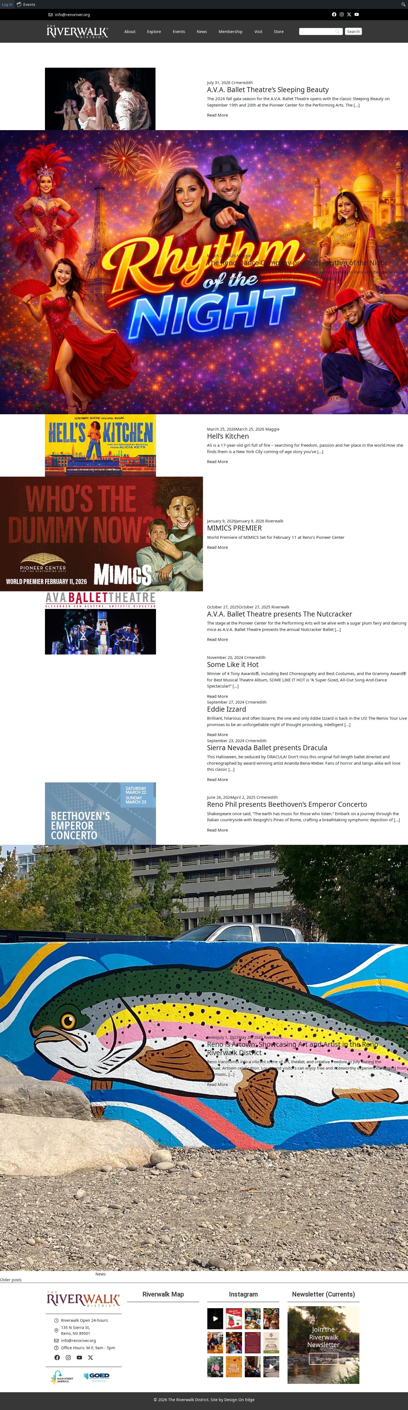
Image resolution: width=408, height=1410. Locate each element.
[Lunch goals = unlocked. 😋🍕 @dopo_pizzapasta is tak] (271, 1366)
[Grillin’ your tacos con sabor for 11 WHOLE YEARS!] (215, 1342)
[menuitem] (403, 4)
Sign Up (323, 1358)
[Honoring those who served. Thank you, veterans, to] (215, 1366)
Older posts (11, 1279)
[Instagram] (341, 14)
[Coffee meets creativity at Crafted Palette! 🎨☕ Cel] (253, 1366)
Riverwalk (274, 521)
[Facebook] (334, 14)
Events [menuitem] (29, 4)
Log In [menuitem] (7, 4)
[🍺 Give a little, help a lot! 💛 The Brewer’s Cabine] (271, 1342)
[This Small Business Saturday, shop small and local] (253, 1318)
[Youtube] (356, 14)
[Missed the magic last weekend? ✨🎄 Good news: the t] (215, 1318)
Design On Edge (239, 1399)
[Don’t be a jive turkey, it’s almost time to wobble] (253, 1342)
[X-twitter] (349, 14)
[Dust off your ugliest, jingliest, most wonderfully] (234, 1318)
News (212, 1037)
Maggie (244, 255)
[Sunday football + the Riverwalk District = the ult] (234, 1342)
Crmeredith (242, 82)
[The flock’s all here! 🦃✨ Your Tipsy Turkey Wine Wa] (234, 1366)
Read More (217, 115)
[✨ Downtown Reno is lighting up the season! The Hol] (271, 1318)
